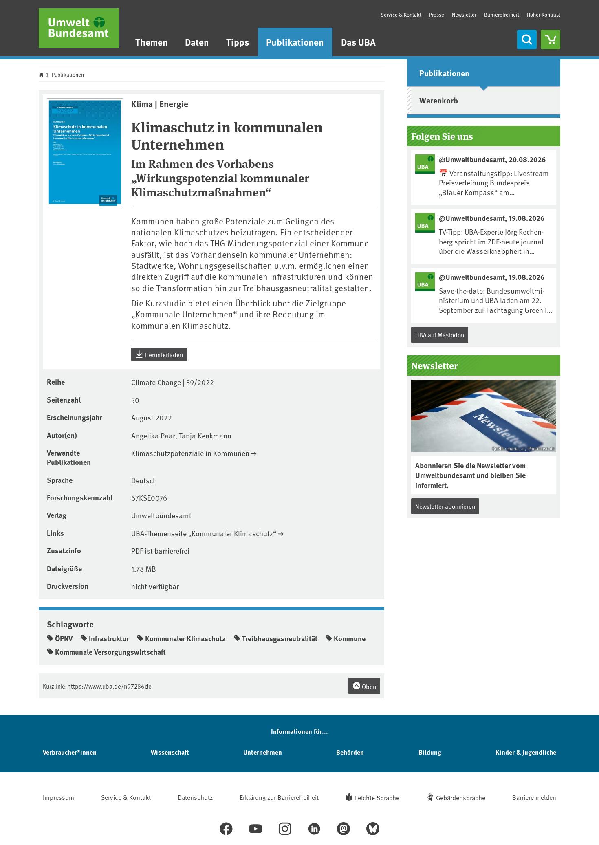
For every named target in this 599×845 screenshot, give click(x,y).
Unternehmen (262, 752)
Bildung (429, 752)
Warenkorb (438, 100)
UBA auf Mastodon (439, 334)
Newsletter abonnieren (445, 506)
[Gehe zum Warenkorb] (550, 39)
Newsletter (464, 14)
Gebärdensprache (460, 797)
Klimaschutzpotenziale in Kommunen (190, 453)
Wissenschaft (170, 752)
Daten (197, 41)
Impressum (58, 796)
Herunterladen (163, 354)
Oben (368, 686)
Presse (436, 14)
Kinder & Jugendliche (525, 752)
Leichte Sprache (377, 797)
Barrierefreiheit (501, 14)
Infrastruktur (109, 638)
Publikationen (295, 41)
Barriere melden (534, 796)
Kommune (350, 638)
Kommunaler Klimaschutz (185, 638)
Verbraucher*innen (70, 752)
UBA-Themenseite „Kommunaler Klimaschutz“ (203, 533)
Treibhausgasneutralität (279, 638)
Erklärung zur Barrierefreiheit (279, 796)
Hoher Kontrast (543, 14)
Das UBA (358, 41)
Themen (151, 41)
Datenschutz (195, 796)
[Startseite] (79, 28)
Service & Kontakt (401, 14)
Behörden (350, 752)
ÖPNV (64, 638)
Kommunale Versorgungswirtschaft (110, 652)
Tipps (237, 41)
